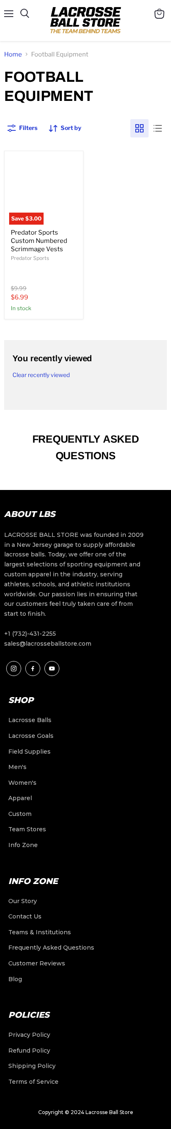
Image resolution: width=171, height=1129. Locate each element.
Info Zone (23, 845)
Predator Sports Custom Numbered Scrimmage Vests (39, 240)
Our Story (22, 901)
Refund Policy (29, 1050)
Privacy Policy (29, 1034)
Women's (22, 782)
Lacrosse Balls (29, 720)
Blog (15, 979)
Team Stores (27, 829)
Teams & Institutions (39, 932)
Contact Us (25, 916)
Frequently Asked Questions (51, 947)
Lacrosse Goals (31, 736)
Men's (17, 767)
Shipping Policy (32, 1066)
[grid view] (139, 128)
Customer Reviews (36, 963)
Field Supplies (29, 751)
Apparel (20, 798)
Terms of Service (33, 1081)
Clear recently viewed (41, 375)
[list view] (158, 128)
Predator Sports (30, 258)
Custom (20, 814)
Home (13, 54)
